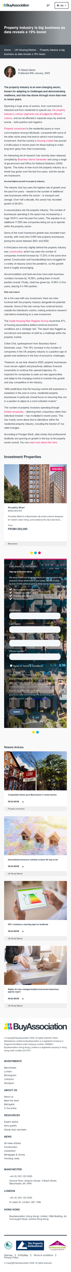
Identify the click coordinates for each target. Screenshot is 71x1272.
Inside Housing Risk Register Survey (29, 320)
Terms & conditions (43, 1255)
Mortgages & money (14, 1154)
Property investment (15, 128)
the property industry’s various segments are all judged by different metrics (34, 114)
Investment (10, 1150)
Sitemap (8, 1255)
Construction (10, 1147)
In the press (10, 1108)
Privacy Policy (11, 1257)
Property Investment (16, 808)
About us (8, 1096)
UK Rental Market (15, 873)
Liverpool (9, 1079)
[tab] (31, 553)
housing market (45, 140)
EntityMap (23, 1255)
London (8, 1071)
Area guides (10, 1125)
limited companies (14, 411)
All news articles (12, 1143)
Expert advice (11, 1121)
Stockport (9, 1083)
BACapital (9, 1104)
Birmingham (10, 1075)
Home (7, 49)
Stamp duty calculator (15, 1129)
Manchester (13, 543)
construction (15, 251)
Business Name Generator (32, 159)
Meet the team (11, 1100)
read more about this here (43, 442)
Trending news (11, 1158)
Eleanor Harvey (28, 69)
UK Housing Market (25, 49)
